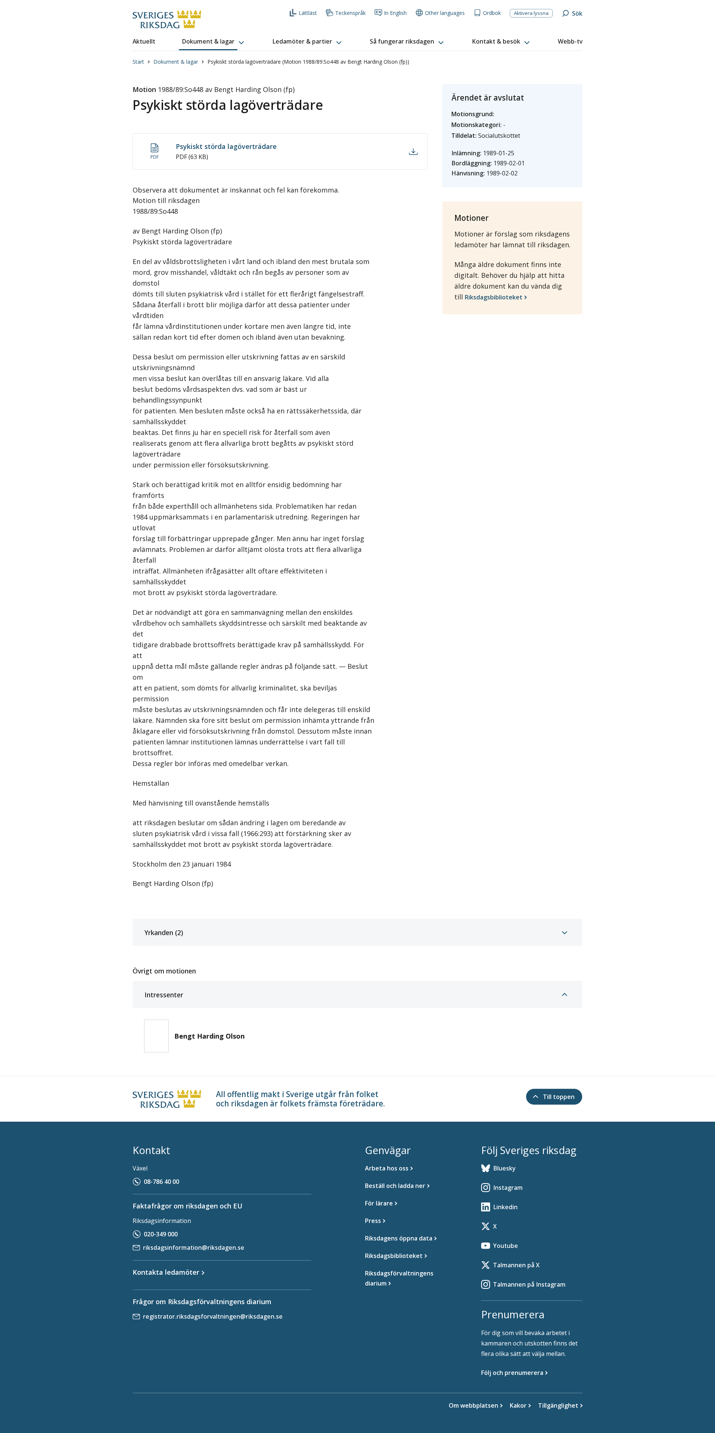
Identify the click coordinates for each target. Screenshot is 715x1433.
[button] (214, 42)
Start (138, 61)
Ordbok (492, 12)
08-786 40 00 (161, 1182)
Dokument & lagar (175, 61)
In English (395, 12)
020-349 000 (161, 1234)
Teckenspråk (350, 12)
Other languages (445, 12)
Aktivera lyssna (531, 13)
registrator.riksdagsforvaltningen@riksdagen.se (213, 1316)
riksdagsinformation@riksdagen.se (193, 1247)
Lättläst (308, 12)
